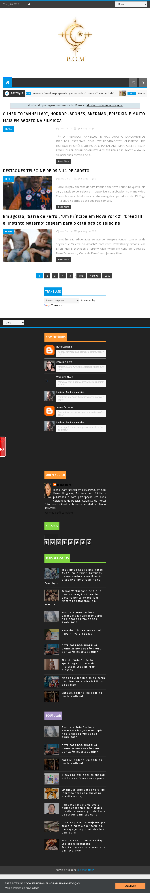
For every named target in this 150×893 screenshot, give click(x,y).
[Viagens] (137, 321)
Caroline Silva (64, 362)
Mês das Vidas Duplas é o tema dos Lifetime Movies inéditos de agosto (83, 681)
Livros (121, 93)
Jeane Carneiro (65, 407)
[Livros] (140, 321)
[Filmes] (142, 321)
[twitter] (29, 4)
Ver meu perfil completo (58, 512)
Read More (63, 161)
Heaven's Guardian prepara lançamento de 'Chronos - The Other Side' (62, 93)
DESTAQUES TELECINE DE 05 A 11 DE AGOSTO (46, 170)
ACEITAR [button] (130, 886)
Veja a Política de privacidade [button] (22, 887)
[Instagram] (35, 4)
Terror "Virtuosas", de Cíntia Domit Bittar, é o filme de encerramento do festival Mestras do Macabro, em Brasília (73, 598)
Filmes (8, 128)
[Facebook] (22, 4)
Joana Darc (64, 485)
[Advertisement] (75, 452)
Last (107, 275)
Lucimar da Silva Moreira (70, 392)
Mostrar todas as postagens (105, 105)
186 (81, 275)
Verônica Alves (64, 377)
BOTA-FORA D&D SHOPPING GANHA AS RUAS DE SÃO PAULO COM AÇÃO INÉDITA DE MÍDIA (82, 648)
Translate (56, 305)
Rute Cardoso (64, 346)
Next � (93, 275)
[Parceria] (145, 321)
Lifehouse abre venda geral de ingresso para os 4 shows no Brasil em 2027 (83, 793)
